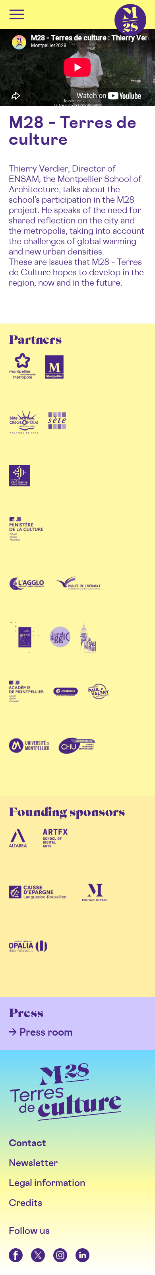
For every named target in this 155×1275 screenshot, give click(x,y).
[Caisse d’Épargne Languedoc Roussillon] (37, 905)
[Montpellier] (54, 378)
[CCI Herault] (65, 704)
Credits (25, 1202)
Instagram (54, 1248)
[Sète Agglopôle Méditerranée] (24, 433)
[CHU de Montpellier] (76, 758)
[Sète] (57, 433)
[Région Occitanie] (19, 487)
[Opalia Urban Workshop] (28, 959)
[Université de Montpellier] (29, 758)
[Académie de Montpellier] (26, 704)
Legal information (47, 1182)
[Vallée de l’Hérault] (78, 595)
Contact (27, 1143)
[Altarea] (18, 851)
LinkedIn (77, 1248)
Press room (46, 1032)
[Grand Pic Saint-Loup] (25, 650)
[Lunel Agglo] (60, 650)
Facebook (10, 1248)
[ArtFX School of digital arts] (55, 851)
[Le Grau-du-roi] (87, 650)
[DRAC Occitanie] (26, 541)
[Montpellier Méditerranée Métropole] (22, 378)
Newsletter (33, 1162)
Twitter (31, 1248)
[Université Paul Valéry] (98, 704)
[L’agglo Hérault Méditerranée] (27, 595)
